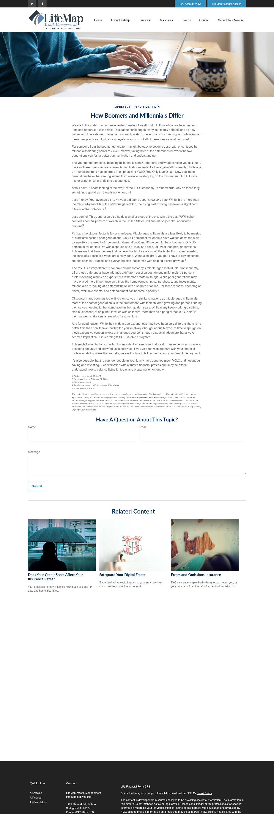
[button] (98, 19)
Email (143, 427)
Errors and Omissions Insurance (196, 575)
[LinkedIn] (32, 3)
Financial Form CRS (138, 786)
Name (32, 427)
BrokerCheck (204, 793)
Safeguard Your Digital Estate (122, 575)
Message (34, 452)
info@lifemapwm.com (79, 797)
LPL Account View (190, 4)
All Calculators (38, 802)
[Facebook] (42, 3)
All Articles (36, 793)
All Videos (35, 797)
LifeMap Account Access (226, 4)
